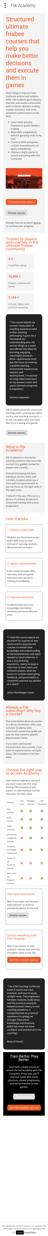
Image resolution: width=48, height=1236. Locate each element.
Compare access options (21, 201)
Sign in (37, 222)
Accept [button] (20, 1232)
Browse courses (16, 212)
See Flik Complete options (24, 959)
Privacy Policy (30, 1232)
